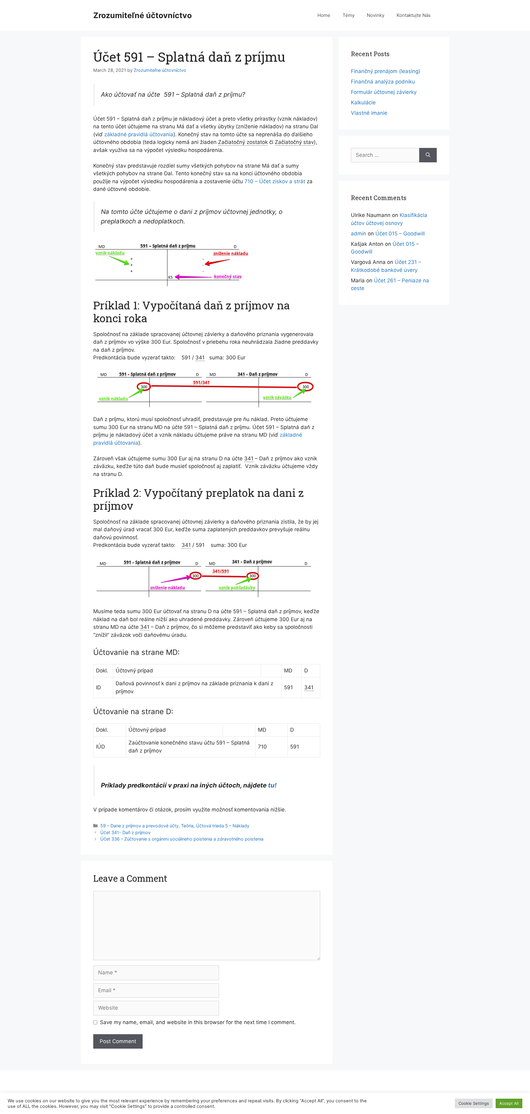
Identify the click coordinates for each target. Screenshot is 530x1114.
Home (323, 15)
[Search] (428, 155)
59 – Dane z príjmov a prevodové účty (139, 825)
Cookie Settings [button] (474, 1103)
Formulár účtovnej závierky (384, 92)
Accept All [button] (509, 1103)
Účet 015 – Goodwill (400, 233)
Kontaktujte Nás (414, 15)
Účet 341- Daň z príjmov (125, 832)
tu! (272, 785)
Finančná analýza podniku (383, 82)
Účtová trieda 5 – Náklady (222, 825)
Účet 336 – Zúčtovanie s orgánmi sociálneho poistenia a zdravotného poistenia (181, 838)
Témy (349, 15)
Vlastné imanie (369, 113)
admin (358, 233)
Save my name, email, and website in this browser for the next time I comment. (198, 1022)
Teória (187, 825)
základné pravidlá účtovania (138, 134)
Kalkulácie (363, 102)
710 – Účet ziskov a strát (274, 181)
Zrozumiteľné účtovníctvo (142, 15)
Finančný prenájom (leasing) (385, 71)
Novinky (375, 15)
